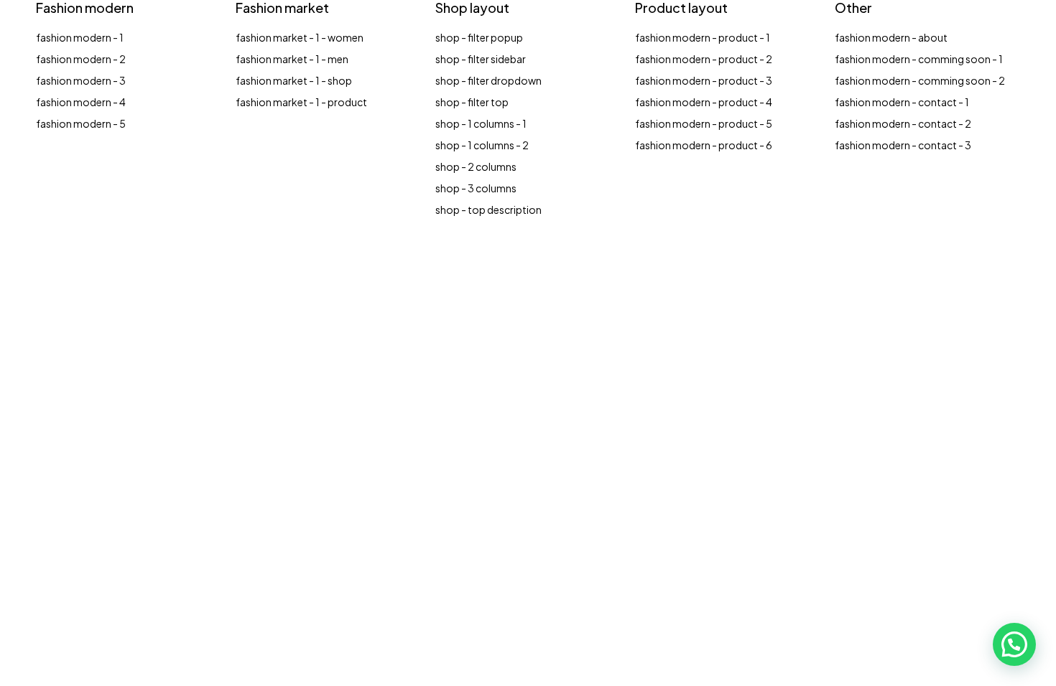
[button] (1014, 644)
